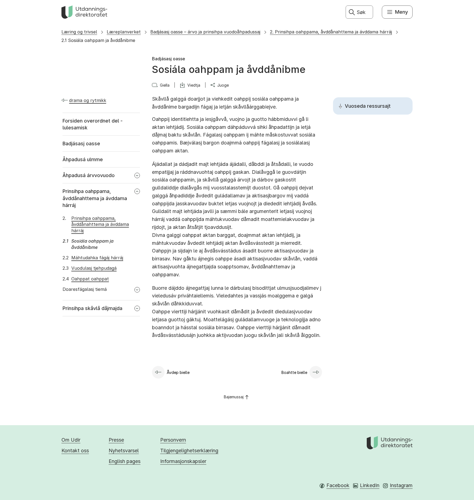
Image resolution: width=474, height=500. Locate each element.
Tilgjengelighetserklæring (189, 450)
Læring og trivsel (79, 32)
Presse (116, 440)
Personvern (173, 440)
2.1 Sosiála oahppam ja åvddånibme (98, 40)
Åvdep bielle (178, 372)
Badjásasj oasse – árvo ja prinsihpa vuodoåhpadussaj (205, 32)
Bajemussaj (234, 396)
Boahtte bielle (294, 372)
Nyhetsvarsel (124, 450)
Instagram (401, 485)
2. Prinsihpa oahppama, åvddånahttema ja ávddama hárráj (331, 32)
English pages (124, 461)
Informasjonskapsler (183, 461)
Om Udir (70, 440)
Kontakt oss (75, 450)
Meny (401, 12)
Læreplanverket (124, 32)
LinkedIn (369, 485)
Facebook (337, 485)
